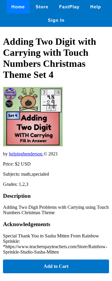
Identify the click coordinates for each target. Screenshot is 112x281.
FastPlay (69, 6)
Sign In (56, 20)
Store (42, 6)
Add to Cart (56, 266)
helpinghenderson (26, 153)
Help (95, 6)
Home (18, 6)
